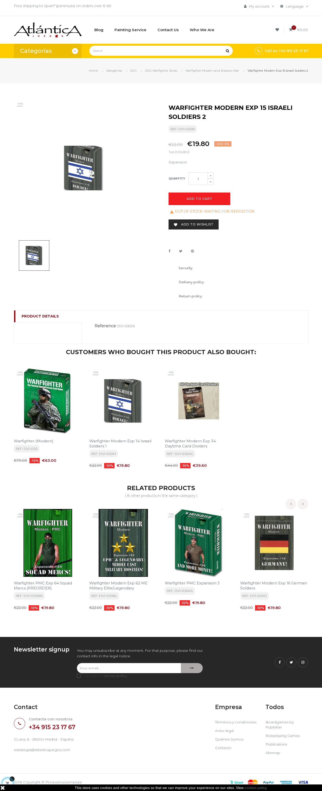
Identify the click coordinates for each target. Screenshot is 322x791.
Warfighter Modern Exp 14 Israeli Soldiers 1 (120, 443)
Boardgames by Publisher (279, 724)
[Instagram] (303, 662)
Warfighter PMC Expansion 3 (192, 583)
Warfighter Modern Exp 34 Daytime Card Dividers (190, 443)
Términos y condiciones (235, 722)
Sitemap (272, 753)
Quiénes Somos (229, 739)
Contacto (223, 748)
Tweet (180, 251)
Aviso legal (224, 730)
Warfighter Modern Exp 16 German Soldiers (273, 585)
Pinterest (192, 251)
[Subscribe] (192, 668)
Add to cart (199, 199)
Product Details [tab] (40, 316)
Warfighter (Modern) (33, 441)
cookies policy (255, 788)
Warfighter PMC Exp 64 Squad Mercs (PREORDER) (43, 585)
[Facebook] (280, 662)
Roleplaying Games (282, 735)
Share (170, 251)
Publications (276, 744)
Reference (105, 325)
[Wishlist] (278, 30)
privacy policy (116, 676)
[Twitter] (291, 662)
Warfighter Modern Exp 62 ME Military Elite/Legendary (118, 585)
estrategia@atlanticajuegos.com (42, 750)
